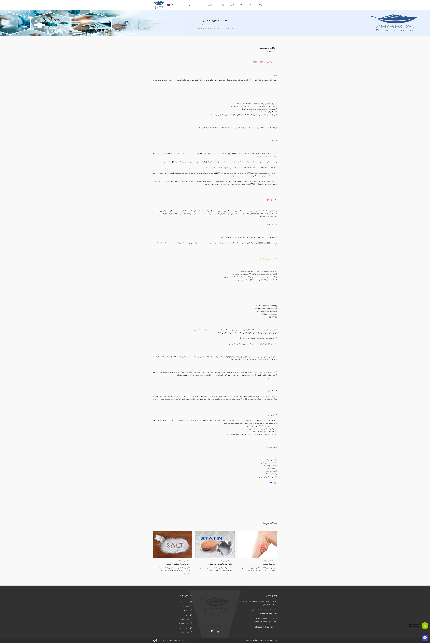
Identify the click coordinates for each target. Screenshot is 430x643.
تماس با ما (209, 4)
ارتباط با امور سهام (194, 4)
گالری (232, 4)
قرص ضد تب (185, 632)
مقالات (242, 4)
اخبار (251, 4)
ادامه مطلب (271, 574)
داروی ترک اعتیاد (184, 628)
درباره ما (222, 4)
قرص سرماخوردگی (183, 623)
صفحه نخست (185, 601)
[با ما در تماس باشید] (425, 625)
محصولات (262, 4)
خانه (272, 4)
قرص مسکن (185, 619)
